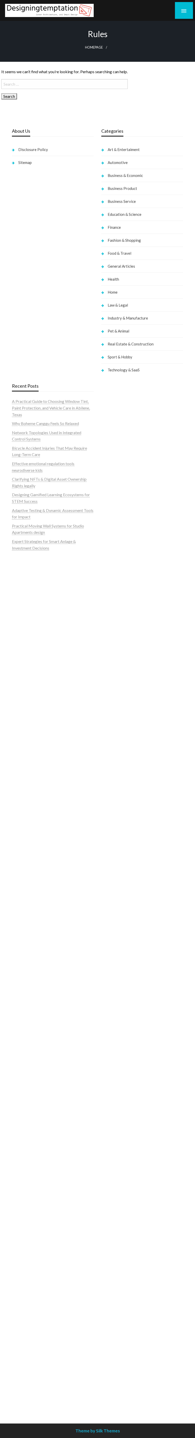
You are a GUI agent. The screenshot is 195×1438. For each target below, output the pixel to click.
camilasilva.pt (24, 572)
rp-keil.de (109, 559)
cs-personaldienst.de (119, 819)
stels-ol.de (110, 1052)
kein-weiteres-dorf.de (120, 967)
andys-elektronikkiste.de (33, 819)
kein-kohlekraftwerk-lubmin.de (128, 961)
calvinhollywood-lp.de (120, 1020)
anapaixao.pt (23, 579)
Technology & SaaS (124, 370)
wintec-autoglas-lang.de (122, 670)
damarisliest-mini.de (29, 1026)
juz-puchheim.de (26, 1189)
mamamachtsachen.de (31, 1156)
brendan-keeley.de (28, 852)
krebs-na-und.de (115, 1085)
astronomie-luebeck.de (121, 902)
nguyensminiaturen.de (120, 1189)
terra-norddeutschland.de (123, 1098)
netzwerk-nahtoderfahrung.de (38, 1208)
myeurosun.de (24, 839)
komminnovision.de (29, 896)
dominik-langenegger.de (33, 1058)
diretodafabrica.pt (28, 624)
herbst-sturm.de (115, 1377)
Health (113, 279)
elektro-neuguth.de (118, 1247)
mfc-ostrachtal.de (117, 1182)
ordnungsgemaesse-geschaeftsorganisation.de (52, 993)
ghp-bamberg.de (26, 1020)
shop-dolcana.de (115, 1267)
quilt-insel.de (112, 793)
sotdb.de (109, 657)
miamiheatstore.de (28, 1098)
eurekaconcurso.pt (28, 611)
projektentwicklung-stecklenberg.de (44, 980)
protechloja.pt (24, 585)
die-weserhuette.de (118, 1039)
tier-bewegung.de (27, 928)
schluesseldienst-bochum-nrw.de (40, 1039)
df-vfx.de (109, 1091)
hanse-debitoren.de (118, 728)
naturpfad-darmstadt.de (33, 858)
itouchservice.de (115, 1293)
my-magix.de (112, 696)
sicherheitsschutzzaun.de (123, 682)
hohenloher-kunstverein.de (124, 1065)
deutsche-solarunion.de (32, 806)
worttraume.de (25, 767)
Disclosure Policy (33, 149)
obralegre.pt (23, 663)
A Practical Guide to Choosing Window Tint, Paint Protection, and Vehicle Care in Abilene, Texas (51, 408)
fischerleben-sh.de (28, 1007)
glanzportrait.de (26, 1267)
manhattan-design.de (119, 1234)
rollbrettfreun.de (116, 954)
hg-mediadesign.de (117, 741)
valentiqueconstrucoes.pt (34, 670)
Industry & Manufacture (128, 318)
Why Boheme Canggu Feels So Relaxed (45, 423)
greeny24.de (112, 631)
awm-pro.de (22, 878)
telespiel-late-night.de (120, 1163)
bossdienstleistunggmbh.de (36, 832)
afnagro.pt (21, 566)
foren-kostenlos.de (117, 1078)
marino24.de (23, 1072)
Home (113, 292)
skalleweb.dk (23, 715)
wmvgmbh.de (113, 1254)
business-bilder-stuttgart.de (126, 1306)
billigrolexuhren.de (28, 1176)
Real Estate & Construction (131, 344)
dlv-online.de (23, 1065)
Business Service (122, 201)
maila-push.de (113, 604)
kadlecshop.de (113, 611)
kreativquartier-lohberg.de (124, 1221)
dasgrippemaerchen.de (121, 1241)
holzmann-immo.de (118, 1397)
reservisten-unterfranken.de (125, 566)
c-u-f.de (108, 1358)
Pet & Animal (118, 331)
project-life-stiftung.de (121, 1384)
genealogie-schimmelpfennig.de (129, 1104)
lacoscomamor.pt (27, 604)
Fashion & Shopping (124, 240)
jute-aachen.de (114, 1000)
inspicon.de (111, 1390)
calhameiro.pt (24, 644)
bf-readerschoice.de (119, 1072)
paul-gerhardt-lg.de (118, 1273)
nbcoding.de (112, 579)
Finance (114, 227)
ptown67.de (111, 974)
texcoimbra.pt (24, 676)
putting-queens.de (117, 813)
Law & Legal (118, 305)
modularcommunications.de (36, 987)
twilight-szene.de (27, 1169)
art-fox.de (110, 598)
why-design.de (113, 800)
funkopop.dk (23, 735)
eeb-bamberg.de (116, 1124)
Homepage (94, 47)
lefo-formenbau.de (28, 845)
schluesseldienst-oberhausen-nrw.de (43, 1215)
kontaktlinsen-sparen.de (122, 1033)
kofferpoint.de (114, 1045)
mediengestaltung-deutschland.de (41, 813)
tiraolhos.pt (22, 754)
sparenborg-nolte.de (30, 915)
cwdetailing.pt (24, 657)
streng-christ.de (26, 1085)
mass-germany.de (116, 689)
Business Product (122, 188)
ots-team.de (22, 967)
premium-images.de (29, 942)
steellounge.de (24, 761)
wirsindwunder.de (116, 585)
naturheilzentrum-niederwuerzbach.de (134, 1007)
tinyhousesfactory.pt (30, 631)
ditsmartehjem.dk (27, 722)
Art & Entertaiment (124, 149)
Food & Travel (119, 253)
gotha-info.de (113, 1338)
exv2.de (18, 1195)
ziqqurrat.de (22, 826)
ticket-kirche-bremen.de (33, 1260)
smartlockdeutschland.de (34, 1111)
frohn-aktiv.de (113, 663)
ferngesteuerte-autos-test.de (37, 1117)
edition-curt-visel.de (119, 644)
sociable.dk (22, 709)
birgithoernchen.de (117, 832)
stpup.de (108, 1143)
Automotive (118, 162)
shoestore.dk (23, 702)
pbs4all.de (21, 1045)
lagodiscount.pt (25, 598)
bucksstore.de (24, 954)
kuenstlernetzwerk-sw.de (34, 1013)
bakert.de (109, 748)
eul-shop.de (111, 1215)
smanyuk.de (111, 650)
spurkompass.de (26, 780)
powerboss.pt (24, 559)
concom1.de (112, 1260)
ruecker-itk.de (24, 1163)
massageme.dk (25, 741)
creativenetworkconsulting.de (127, 761)
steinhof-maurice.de (29, 961)
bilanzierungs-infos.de (31, 948)
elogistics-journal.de (29, 1202)
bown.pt (19, 618)
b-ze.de (108, 896)
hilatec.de (109, 572)
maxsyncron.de (114, 980)
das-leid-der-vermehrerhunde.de (40, 1234)
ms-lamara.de (113, 624)
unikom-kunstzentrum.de (34, 909)
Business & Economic (125, 175)
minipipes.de (23, 1052)
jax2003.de (21, 974)
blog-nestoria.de (115, 637)
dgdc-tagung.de (26, 1124)
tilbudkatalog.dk (26, 682)
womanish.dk (23, 689)
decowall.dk (22, 748)
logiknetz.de (23, 787)
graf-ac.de (21, 800)
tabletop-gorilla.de (28, 1136)
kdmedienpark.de (116, 787)
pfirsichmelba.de (116, 1228)
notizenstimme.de (27, 774)
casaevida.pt (23, 650)
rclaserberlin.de (25, 871)
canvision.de (112, 618)
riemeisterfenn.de (27, 1228)
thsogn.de (109, 1280)
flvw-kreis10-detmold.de (34, 1221)
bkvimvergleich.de (117, 722)
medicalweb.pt (25, 591)
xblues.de (109, 1312)
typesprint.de (112, 889)
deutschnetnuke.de (117, 987)
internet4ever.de (115, 1117)
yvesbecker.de (24, 1254)
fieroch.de (110, 709)
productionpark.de (117, 702)
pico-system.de (25, 1247)
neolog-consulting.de (30, 1130)
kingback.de (112, 845)
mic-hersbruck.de (27, 1091)
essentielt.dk (23, 696)
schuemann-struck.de (119, 1111)
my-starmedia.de (26, 1182)
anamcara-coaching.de (31, 1143)
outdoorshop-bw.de (118, 806)
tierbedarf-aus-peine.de (122, 993)
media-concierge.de (118, 1364)
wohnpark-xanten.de (119, 774)
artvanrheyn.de (25, 935)
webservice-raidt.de (118, 1150)
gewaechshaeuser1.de (120, 780)
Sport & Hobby (120, 357)
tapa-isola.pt (23, 637)
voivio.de (109, 915)
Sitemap (25, 162)
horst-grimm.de (114, 735)
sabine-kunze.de (115, 1195)
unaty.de (19, 793)
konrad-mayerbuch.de (31, 1033)
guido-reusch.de (115, 1013)
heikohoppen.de (115, 839)
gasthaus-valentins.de (31, 1078)
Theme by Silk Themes (97, 1430)
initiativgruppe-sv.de (30, 922)
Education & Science (124, 214)
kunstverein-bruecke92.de (35, 1241)
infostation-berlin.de (30, 889)
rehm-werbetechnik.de (121, 754)
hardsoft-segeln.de (117, 676)
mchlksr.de (21, 902)
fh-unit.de (20, 865)
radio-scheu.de (114, 715)
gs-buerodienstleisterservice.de (128, 767)
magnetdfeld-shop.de (120, 591)
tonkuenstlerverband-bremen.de (129, 1371)
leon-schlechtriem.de (119, 852)
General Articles (121, 266)
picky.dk (19, 728)
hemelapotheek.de (117, 826)
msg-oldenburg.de (117, 1202)
